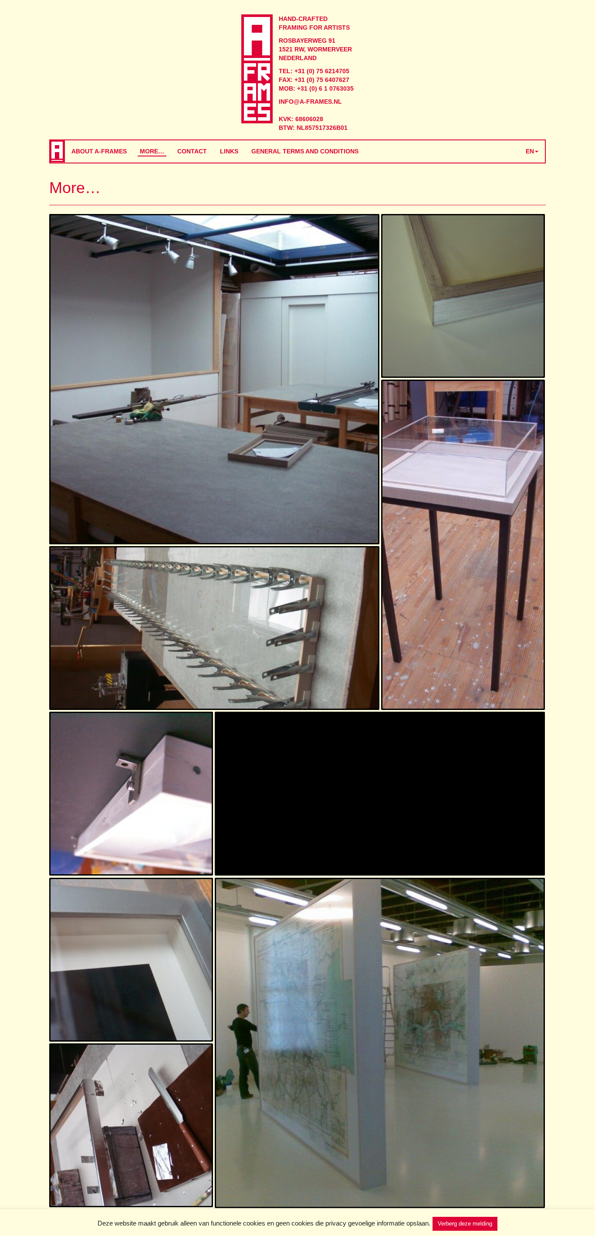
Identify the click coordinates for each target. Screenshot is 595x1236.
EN (530, 151)
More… (152, 151)
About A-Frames (99, 151)
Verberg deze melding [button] (465, 1223)
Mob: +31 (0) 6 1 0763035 (316, 88)
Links (229, 151)
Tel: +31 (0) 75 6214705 (314, 71)
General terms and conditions (304, 151)
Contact (192, 151)
